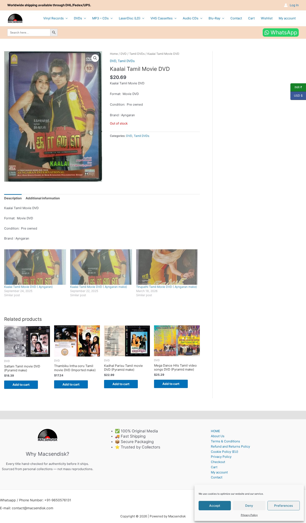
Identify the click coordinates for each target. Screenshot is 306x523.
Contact (236, 18)
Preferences (283, 506)
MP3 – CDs (100, 18)
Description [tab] (13, 198)
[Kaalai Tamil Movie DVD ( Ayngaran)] (35, 267)
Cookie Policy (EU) (224, 452)
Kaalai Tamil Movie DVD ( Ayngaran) (28, 286)
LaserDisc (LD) (129, 18)
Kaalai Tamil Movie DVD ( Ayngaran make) (98, 286)
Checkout (218, 462)
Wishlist (266, 18)
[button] (95, 58)
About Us (217, 436)
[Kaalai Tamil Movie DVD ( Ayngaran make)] (101, 267)
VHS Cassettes (162, 18)
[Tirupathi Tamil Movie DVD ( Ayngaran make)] (167, 267)
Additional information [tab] (43, 198)
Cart (251, 18)
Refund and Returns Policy (230, 446)
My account (287, 18)
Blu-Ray (214, 18)
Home (114, 53)
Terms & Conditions (225, 441)
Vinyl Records (53, 18)
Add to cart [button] (21, 385)
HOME (215, 431)
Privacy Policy (249, 515)
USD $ (296, 95)
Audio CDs (190, 18)
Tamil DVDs (137, 53)
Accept (214, 506)
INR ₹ (296, 87)
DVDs (78, 18)
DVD (124, 53)
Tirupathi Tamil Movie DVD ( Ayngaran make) (166, 286)
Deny (249, 506)
